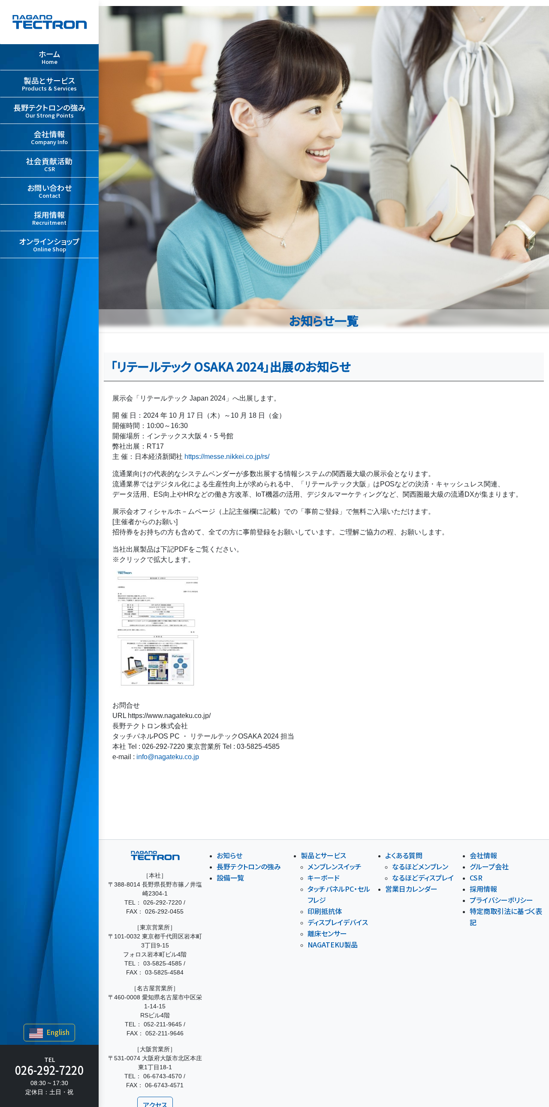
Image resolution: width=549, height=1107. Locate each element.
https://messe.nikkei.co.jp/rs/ (226, 456)
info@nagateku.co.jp (167, 756)
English (57, 1032)
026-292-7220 (49, 1069)
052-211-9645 (163, 1024)
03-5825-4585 (162, 963)
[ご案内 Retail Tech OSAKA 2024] (157, 628)
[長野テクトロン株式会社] (49, 22)
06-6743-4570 (162, 1076)
